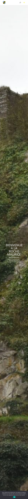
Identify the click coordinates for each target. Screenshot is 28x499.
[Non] (26, 495)
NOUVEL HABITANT (13, 260)
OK (14, 497)
